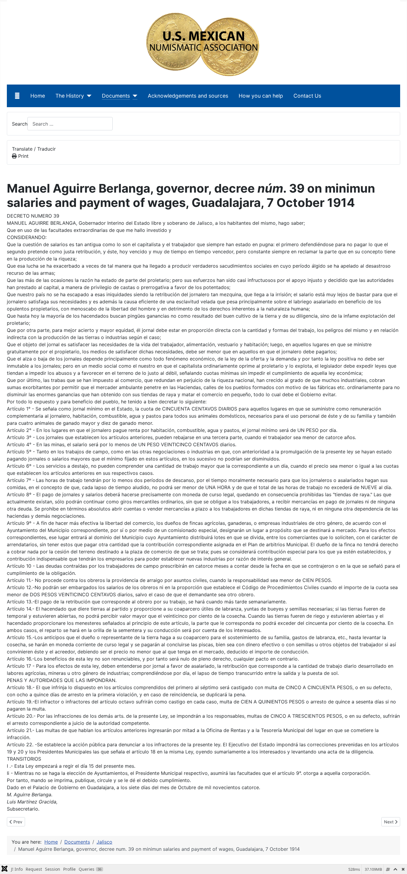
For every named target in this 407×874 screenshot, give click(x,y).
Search (19, 124)
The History (69, 96)
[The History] (87, 96)
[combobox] (70, 123)
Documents (116, 96)
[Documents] (133, 96)
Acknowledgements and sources (188, 96)
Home (37, 96)
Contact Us (307, 96)
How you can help (261, 96)
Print (23, 156)
